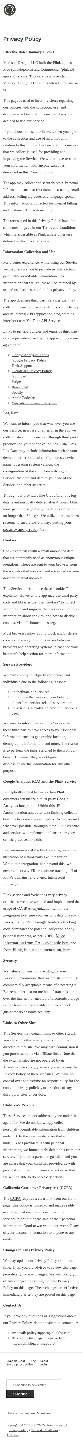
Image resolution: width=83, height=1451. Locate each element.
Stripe (16, 381)
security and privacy (20, 529)
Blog (33, 1361)
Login (43, 1364)
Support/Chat (15, 1361)
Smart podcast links (20, 1364)
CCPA (15, 1198)
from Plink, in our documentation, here (37, 949)
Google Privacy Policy (29, 360)
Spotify (17, 392)
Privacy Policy (18, 1430)
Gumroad (19, 376)
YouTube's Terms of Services (34, 403)
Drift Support (22, 365)
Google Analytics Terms (30, 355)
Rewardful (20, 387)
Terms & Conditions (44, 1430)
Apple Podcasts (24, 398)
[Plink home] (9, 15)
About (44, 1361)
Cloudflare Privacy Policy (32, 371)
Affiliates (12, 1435)
